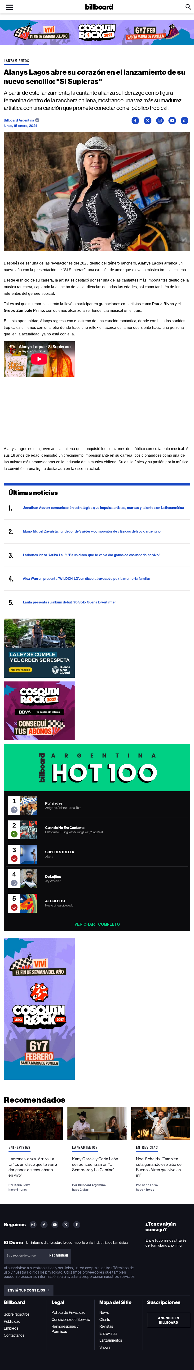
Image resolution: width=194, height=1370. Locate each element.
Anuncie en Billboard (168, 1320)
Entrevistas (20, 1147)
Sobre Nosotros (17, 1314)
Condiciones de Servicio (71, 1319)
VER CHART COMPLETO (97, 924)
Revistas (106, 1326)
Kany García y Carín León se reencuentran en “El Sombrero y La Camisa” (95, 1164)
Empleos (11, 1328)
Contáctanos (14, 1335)
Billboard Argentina (19, 120)
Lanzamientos (16, 60)
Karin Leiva (22, 1185)
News (104, 1312)
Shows (104, 1347)
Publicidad (12, 1321)
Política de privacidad (44, 1272)
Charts (104, 1319)
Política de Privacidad (68, 1312)
